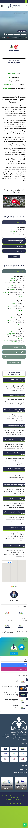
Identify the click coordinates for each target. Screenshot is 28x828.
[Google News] (14, 586)
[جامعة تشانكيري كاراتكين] (5, 749)
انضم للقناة (14, 653)
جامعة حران (24, 619)
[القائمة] (2, 6)
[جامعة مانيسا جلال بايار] (21, 626)
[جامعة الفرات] (5, 759)
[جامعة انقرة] (23, 749)
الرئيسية (24, 13)
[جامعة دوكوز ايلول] (7, 783)
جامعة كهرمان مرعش (8, 619)
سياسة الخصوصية (9, 799)
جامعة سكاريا (15, 706)
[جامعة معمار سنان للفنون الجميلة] (21, 783)
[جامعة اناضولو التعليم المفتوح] (23, 701)
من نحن (15, 799)
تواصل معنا (20, 799)
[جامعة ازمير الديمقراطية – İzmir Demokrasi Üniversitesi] (7, 626)
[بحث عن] (26, 6)
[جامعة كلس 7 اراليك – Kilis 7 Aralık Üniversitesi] (23, 759)
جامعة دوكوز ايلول (7, 788)
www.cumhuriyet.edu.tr (9, 84)
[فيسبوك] (21, 803)
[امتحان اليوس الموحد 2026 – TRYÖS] (23, 688)
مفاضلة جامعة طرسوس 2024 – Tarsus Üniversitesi (14, 1)
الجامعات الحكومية (18, 13)
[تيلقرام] (10, 803)
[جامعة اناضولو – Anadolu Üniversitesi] (23, 682)
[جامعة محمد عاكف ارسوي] (14, 759)
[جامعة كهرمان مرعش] (7, 613)
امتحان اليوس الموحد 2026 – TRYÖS (10, 686)
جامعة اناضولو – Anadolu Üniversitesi (10, 680)
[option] (21, 783)
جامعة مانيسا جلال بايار (22, 631)
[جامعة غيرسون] (5, 754)
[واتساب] (7, 803)
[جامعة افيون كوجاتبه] (14, 754)
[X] (17, 803)
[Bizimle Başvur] (14, 6)
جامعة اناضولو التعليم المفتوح (11, 699)
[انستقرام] (14, 803)
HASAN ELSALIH (22, 37)
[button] (25, 825)
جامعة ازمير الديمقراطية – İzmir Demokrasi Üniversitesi (7, 631)
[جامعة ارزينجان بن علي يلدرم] (14, 749)
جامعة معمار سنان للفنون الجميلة (21, 787)
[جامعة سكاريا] (23, 707)
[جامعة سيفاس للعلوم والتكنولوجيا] (23, 754)
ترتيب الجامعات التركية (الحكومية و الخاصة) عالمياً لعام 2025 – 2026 (10, 693)
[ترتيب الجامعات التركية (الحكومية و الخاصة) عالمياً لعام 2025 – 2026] (23, 694)
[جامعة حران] (21, 613)
